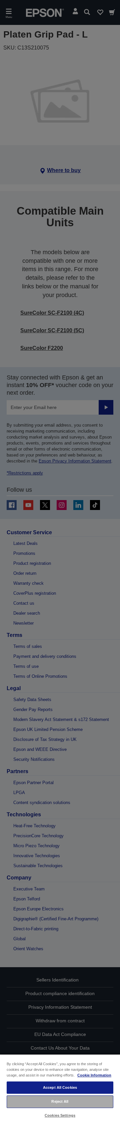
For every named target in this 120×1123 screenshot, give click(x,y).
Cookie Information (94, 1075)
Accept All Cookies (60, 1087)
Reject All (59, 1101)
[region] (60, 1088)
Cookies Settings (60, 1115)
